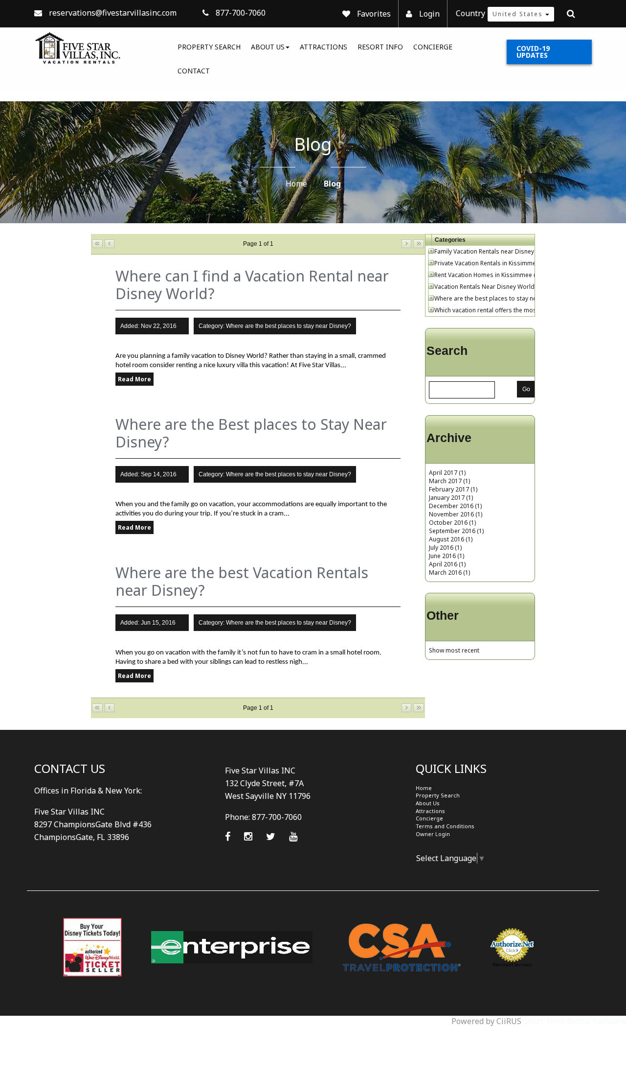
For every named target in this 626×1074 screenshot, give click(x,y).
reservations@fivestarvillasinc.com (113, 13)
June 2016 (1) (446, 556)
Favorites (374, 13)
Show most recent (454, 650)
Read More (134, 379)
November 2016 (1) (455, 514)
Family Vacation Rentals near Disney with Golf (497, 251)
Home (296, 183)
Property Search (209, 46)
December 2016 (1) (455, 506)
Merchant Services (512, 964)
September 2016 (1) (456, 531)
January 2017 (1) (451, 497)
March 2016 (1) (449, 572)
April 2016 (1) (447, 564)
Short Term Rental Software (574, 1021)
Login (429, 14)
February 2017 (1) (453, 489)
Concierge (432, 46)
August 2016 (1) (450, 539)
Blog (332, 183)
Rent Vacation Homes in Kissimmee (483, 275)
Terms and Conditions (445, 826)
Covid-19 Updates (533, 52)
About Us (268, 46)
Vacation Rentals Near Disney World (484, 286)
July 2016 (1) (445, 547)
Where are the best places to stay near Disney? (499, 298)
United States (518, 14)
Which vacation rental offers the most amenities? (502, 310)
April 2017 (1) (447, 472)
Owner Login (433, 834)
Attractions (323, 46)
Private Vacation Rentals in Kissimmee (486, 263)
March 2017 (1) (449, 481)
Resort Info (380, 46)
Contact (194, 70)
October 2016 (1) (452, 522)
